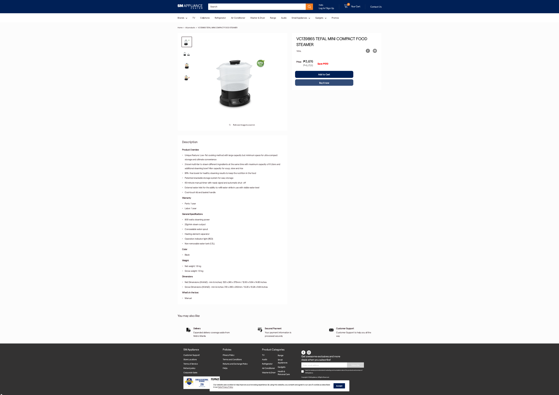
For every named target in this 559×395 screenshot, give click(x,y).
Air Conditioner (238, 17)
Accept (339, 386)
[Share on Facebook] (368, 50)
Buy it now (324, 83)
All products (190, 27)
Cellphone (205, 17)
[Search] (309, 6)
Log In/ (322, 8)
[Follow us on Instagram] (309, 352)
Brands (181, 17)
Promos (335, 17)
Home (180, 27)
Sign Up (330, 8)
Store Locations (190, 359)
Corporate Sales (190, 372)
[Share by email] (375, 50)
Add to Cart (324, 74)
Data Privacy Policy (225, 387)
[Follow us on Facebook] (303, 352)
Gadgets (319, 17)
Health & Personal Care (284, 372)
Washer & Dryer (257, 17)
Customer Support (191, 355)
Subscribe (355, 365)
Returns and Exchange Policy (235, 364)
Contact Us (375, 6)
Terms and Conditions (232, 359)
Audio (284, 17)
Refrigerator (220, 17)
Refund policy (189, 368)
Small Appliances (299, 17)
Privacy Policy (228, 355)
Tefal (298, 51)
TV (193, 17)
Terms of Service (190, 364)
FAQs (225, 368)
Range (273, 17)
